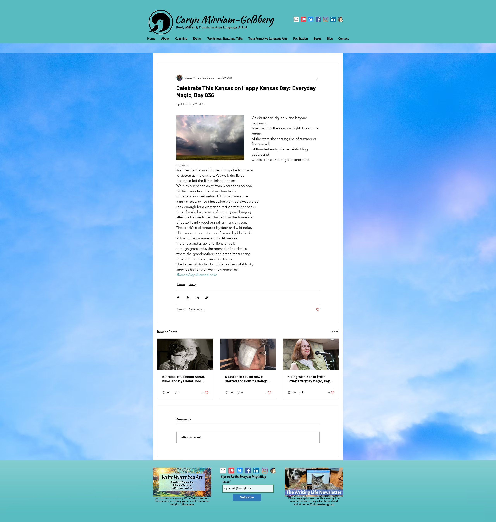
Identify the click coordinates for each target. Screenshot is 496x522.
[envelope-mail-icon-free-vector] (296, 19)
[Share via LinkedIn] (197, 297)
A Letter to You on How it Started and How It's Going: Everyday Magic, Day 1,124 (246, 379)
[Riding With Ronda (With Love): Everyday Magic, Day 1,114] (311, 354)
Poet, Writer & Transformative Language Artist (211, 27)
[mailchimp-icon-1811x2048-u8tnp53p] (340, 19)
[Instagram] (325, 19)
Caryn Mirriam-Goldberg (224, 19)
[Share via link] (206, 297)
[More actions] (317, 77)
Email (226, 481)
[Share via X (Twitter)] (187, 297)
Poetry (192, 284)
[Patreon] (303, 19)
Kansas (181, 284)
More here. (188, 504)
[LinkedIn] (333, 19)
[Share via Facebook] (178, 297)
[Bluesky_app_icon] (310, 19)
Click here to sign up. (322, 504)
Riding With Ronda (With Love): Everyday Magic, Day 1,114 (309, 379)
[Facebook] (318, 19)
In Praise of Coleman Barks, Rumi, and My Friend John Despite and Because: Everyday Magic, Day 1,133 (183, 379)
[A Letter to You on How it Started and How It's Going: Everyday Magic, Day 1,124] (248, 354)
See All (335, 331)
